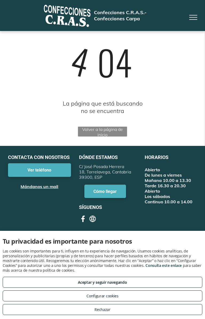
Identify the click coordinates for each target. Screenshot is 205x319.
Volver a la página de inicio (102, 132)
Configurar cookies (102, 295)
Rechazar (102, 309)
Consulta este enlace (163, 265)
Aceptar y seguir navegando (102, 282)
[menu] (193, 17)
